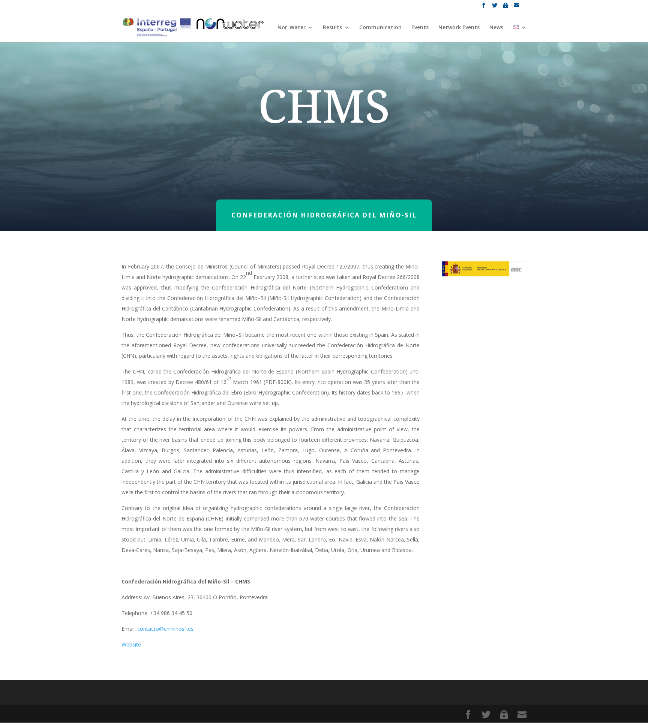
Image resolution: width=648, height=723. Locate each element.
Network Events (459, 28)
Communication (380, 28)
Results (332, 28)
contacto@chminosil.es (165, 628)
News (496, 28)
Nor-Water (292, 28)
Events (420, 28)
